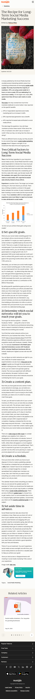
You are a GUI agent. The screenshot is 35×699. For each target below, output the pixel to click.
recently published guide (20, 500)
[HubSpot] (17, 680)
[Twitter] (18, 667)
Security (27, 687)
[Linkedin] (22, 667)
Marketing (7, 6)
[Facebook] (6, 667)
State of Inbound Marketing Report (15, 338)
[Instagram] (10, 667)
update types (18, 493)
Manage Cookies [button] (24, 691)
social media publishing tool (18, 491)
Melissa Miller (12, 23)
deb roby (13, 564)
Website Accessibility (11, 691)
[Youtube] (14, 667)
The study (5, 103)
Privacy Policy (19, 687)
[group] (17, 614)
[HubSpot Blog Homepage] (5, 2)
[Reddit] (27, 667)
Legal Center (8, 687)
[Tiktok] (31, 667)
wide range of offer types (16, 434)
